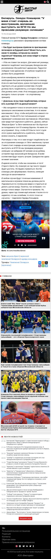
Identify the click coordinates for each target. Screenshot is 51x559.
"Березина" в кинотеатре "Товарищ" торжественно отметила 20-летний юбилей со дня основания (28, 467)
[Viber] (39, 265)
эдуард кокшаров (29, 259)
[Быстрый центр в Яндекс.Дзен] (20, 546)
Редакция (6, 534)
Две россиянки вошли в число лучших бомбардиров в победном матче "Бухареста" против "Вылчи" (25, 490)
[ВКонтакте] (39, 262)
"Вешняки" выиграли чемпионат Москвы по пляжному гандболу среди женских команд (25, 454)
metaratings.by (7, 41)
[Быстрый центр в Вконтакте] (27, 546)
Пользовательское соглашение (16, 531)
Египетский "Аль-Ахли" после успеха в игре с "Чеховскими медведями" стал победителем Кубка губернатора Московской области (26, 485)
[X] (46, 262)
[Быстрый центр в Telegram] (23, 546)
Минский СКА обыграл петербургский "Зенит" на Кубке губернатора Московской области (25, 508)
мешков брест (12, 256)
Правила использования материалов (18, 542)
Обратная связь (9, 539)
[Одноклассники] (43, 262)
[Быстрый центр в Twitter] (30, 546)
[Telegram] (46, 265)
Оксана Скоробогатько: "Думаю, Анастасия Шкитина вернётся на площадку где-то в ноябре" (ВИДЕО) (28, 499)
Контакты (6, 537)
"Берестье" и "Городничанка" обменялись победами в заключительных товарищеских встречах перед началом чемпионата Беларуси (26, 472)
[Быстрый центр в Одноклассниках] (33, 546)
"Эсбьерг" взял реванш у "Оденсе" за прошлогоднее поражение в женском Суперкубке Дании (24, 495)
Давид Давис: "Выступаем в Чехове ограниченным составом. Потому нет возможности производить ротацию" (28, 513)
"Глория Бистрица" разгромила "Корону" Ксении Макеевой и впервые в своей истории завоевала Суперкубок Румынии (27, 463)
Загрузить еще (25, 518)
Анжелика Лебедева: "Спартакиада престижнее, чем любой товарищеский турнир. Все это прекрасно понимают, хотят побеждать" (27, 479)
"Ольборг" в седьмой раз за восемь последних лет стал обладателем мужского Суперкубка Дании (25, 458)
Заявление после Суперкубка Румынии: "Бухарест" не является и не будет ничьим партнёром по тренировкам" (26, 504)
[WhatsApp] (43, 265)
